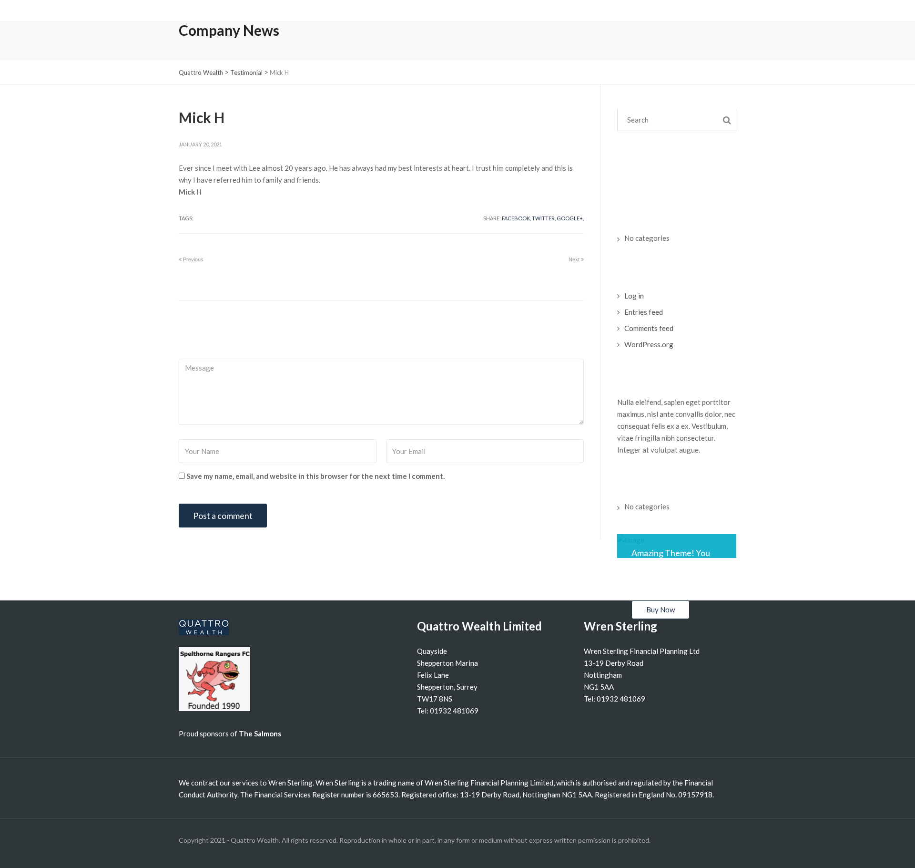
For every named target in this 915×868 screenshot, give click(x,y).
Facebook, (516, 218)
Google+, (570, 218)
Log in (634, 295)
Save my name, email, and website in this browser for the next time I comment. (315, 476)
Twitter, (544, 218)
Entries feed (643, 312)
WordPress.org (648, 344)
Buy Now (660, 609)
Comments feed (648, 328)
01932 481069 (454, 710)
